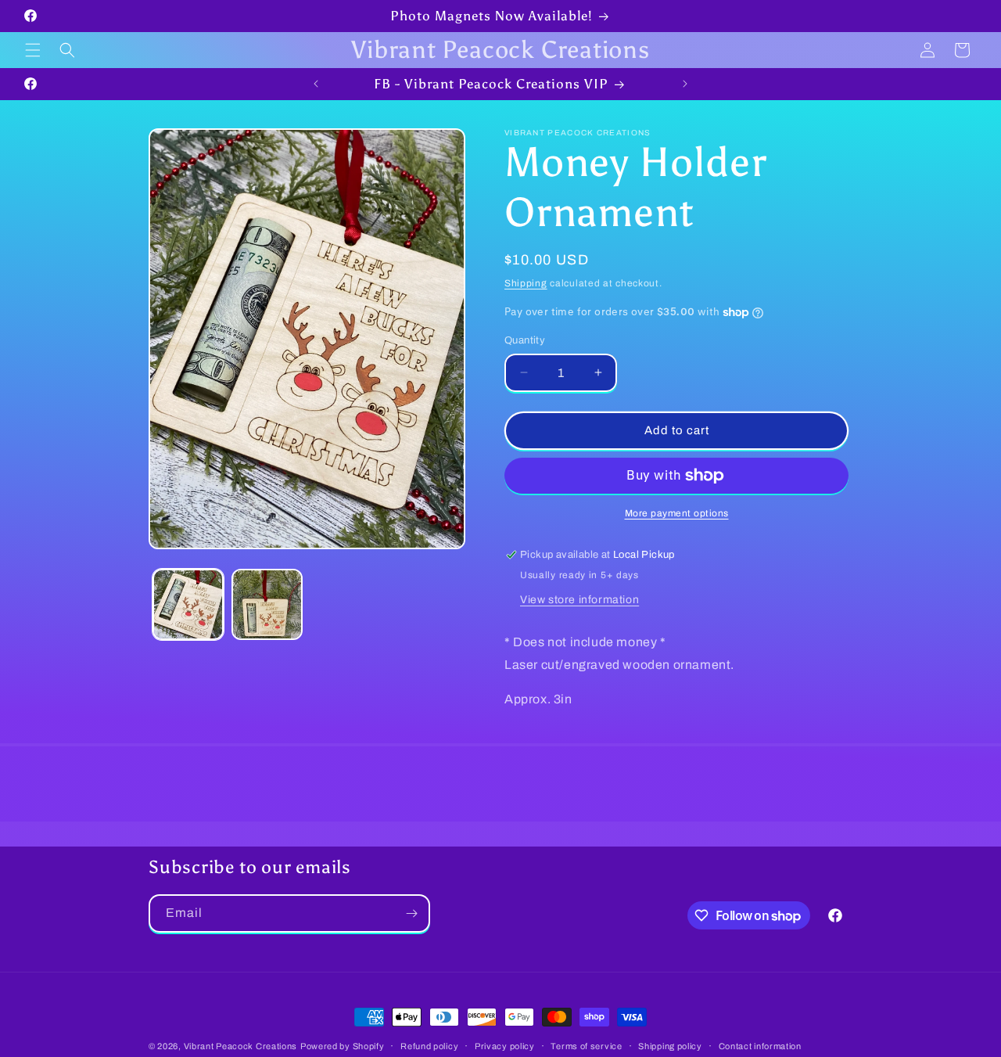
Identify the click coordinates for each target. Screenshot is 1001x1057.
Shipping (525, 283)
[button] (33, 50)
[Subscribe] (411, 913)
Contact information (760, 1046)
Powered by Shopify (342, 1046)
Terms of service (586, 1046)
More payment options (677, 513)
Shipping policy (670, 1046)
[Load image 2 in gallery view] (267, 604)
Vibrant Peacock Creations (241, 1046)
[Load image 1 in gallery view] (188, 604)
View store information (579, 600)
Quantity (524, 340)
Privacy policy (505, 1046)
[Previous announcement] (316, 84)
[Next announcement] (685, 84)
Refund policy (429, 1046)
